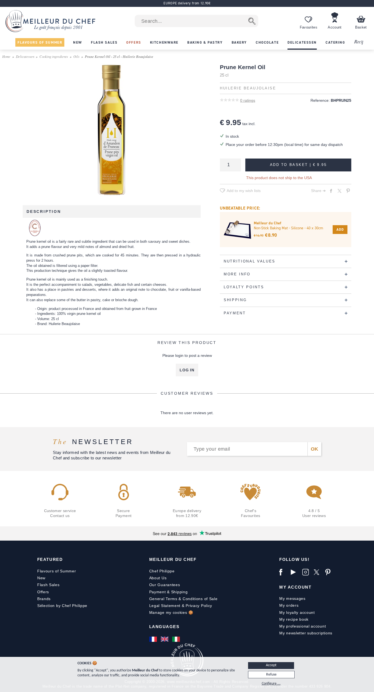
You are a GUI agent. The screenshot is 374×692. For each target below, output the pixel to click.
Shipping (179, 592)
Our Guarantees (164, 585)
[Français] (153, 639)
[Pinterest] (329, 572)
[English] (165, 639)
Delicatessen (25, 56)
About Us (158, 578)
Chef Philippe (162, 571)
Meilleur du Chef (173, 559)
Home (6, 56)
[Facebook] (283, 572)
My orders (288, 605)
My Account (295, 587)
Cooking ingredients (53, 56)
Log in (187, 370)
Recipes (360, 42)
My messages (292, 598)
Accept (271, 665)
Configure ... (271, 684)
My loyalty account (297, 612)
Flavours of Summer (56, 571)
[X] (318, 572)
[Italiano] (176, 639)
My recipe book (294, 619)
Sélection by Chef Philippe (62, 605)
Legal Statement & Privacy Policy (180, 605)
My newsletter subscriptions (305, 633)
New (41, 578)
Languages (164, 626)
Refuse (271, 675)
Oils (76, 56)
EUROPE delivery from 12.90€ (186, 3)
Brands (44, 599)
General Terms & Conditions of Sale (183, 599)
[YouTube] (295, 572)
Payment (157, 592)
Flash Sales (48, 585)
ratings (247, 100)
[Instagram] (306, 572)
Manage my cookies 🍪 (171, 612)
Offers (43, 592)
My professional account (302, 626)
